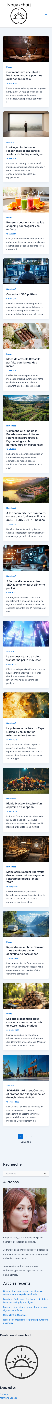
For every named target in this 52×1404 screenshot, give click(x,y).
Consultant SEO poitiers (21, 294)
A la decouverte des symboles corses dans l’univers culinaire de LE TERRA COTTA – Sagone (25, 516)
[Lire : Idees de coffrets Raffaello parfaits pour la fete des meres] (26, 336)
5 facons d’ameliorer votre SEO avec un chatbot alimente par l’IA (25, 585)
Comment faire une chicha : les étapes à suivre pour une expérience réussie (24, 75)
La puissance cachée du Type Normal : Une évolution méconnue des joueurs (25, 732)
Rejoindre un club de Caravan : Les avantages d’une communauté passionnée (25, 950)
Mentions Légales (8, 1398)
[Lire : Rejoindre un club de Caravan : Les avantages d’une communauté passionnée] (26, 924)
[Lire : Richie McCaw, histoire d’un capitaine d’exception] (26, 780)
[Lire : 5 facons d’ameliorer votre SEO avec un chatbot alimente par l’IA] (26, 558)
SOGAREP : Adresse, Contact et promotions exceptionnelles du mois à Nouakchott (25, 1094)
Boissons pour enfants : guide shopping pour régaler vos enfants (25, 226)
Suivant (26, 1141)
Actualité (10, 142)
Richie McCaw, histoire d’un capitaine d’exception (24, 805)
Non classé (11, 289)
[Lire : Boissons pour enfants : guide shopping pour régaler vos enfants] (26, 199)
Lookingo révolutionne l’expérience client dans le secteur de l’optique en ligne (24, 151)
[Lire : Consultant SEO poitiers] (26, 271)
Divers (9, 67)
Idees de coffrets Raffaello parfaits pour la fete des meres (23, 362)
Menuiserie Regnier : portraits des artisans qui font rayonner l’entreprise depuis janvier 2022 (25, 877)
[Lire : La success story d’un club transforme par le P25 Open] (26, 633)
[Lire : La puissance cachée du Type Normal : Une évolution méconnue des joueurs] (26, 705)
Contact (4, 1394)
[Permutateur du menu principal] (46, 14)
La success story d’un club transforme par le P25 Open (23, 658)
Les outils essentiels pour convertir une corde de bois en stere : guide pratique (24, 1022)
